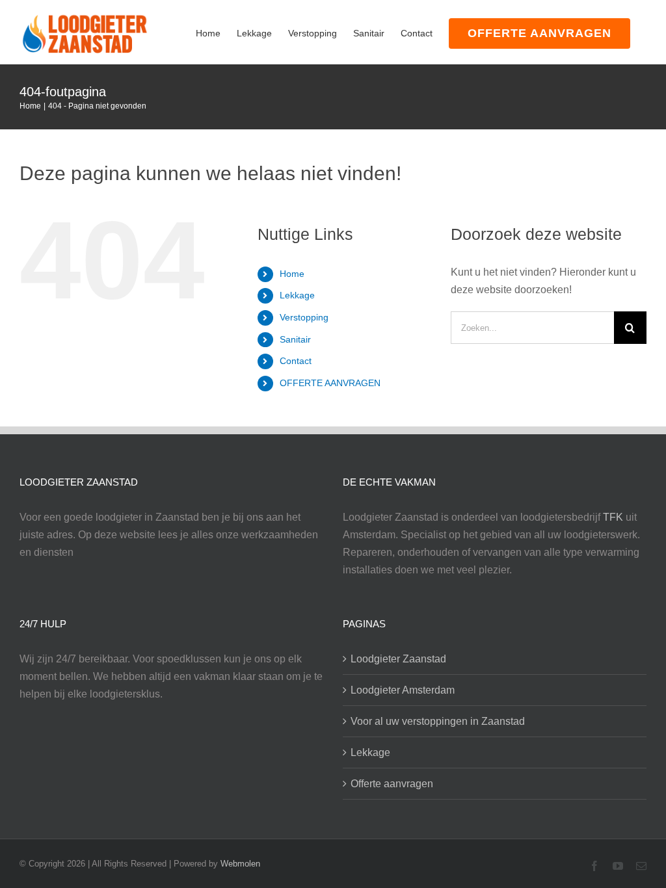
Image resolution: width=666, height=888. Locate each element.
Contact (296, 361)
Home (292, 273)
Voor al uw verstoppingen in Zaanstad (438, 721)
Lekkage (297, 295)
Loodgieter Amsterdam (403, 690)
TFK (613, 517)
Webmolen (240, 863)
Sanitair (295, 339)
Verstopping (304, 317)
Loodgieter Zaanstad (398, 658)
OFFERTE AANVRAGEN (330, 383)
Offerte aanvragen (392, 783)
